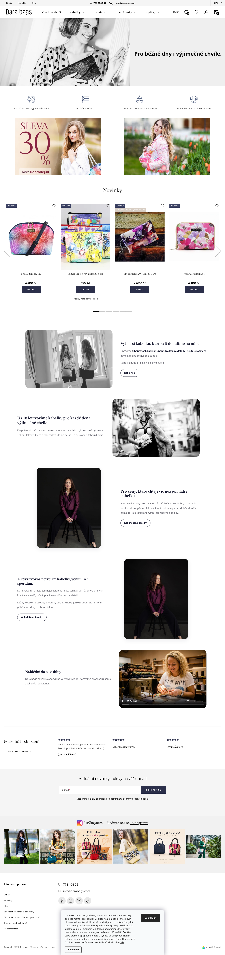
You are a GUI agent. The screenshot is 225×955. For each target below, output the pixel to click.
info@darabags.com (76, 891)
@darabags (87, 900)
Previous (7, 251)
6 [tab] (129, 311)
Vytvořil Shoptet (213, 947)
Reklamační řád (11, 928)
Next (218, 251)
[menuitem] (51, 12)
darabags (70, 900)
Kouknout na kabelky (135, 523)
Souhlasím (150, 918)
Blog (34, 3)
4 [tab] (116, 311)
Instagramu (139, 823)
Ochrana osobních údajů (15, 923)
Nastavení (73, 949)
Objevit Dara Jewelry (32, 617)
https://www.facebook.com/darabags (62, 900)
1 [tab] (96, 311)
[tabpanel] (31, 255)
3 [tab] (109, 311)
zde (122, 942)
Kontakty (22, 3)
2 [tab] (102, 311)
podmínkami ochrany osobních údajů (128, 798)
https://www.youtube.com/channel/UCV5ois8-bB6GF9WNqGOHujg (79, 900)
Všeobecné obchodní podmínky (19, 911)
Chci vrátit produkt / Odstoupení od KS (22, 917)
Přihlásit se (153, 789)
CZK (216, 3)
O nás (9, 3)
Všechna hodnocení (20, 751)
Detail (31, 289)
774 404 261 (71, 884)
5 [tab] (123, 311)
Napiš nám (129, 373)
